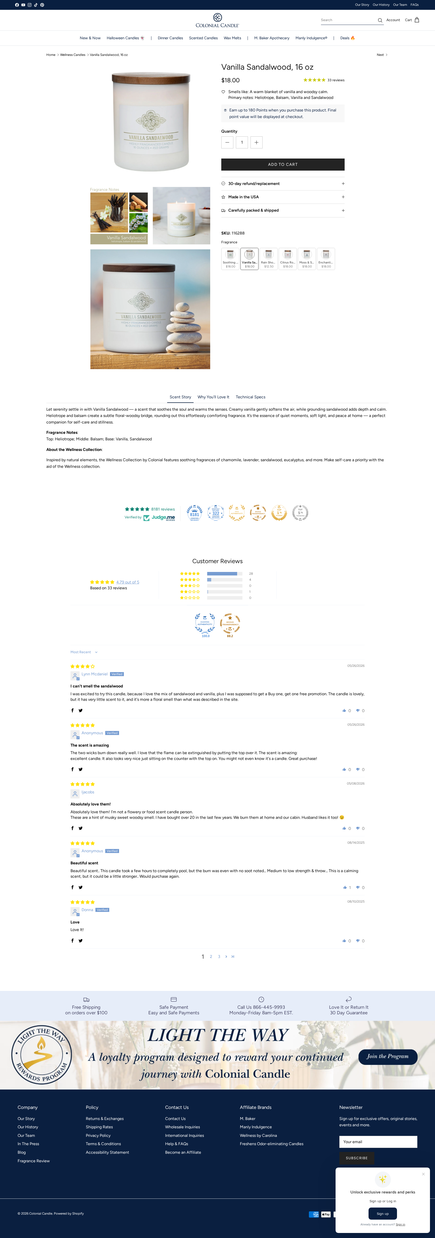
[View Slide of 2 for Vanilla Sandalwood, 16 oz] (119, 215)
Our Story (362, 5)
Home (50, 55)
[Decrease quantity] (227, 142)
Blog (22, 1152)
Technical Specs (250, 397)
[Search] (380, 20)
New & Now (90, 38)
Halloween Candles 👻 (126, 38)
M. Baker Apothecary (271, 38)
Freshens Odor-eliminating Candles (271, 1143)
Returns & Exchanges (105, 1118)
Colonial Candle (40, 1213)
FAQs (415, 5)
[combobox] (352, 20)
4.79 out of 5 (127, 582)
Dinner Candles (170, 38)
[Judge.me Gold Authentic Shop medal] (237, 513)
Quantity (229, 131)
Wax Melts (232, 38)
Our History (381, 5)
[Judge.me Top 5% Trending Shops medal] (300, 513)
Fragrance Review (34, 1160)
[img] (82, 666)
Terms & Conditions (103, 1143)
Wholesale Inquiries (182, 1127)
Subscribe (357, 1158)
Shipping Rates (99, 1127)
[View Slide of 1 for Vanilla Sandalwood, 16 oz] (150, 122)
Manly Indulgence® (311, 38)
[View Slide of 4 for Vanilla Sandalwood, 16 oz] (150, 309)
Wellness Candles (73, 55)
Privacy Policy (98, 1135)
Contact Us (175, 1118)
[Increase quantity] (256, 142)
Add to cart (283, 164)
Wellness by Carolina (258, 1135)
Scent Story (180, 397)
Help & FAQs (176, 1143)
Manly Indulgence (256, 1127)
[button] (190, 573)
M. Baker (247, 1118)
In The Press (28, 1143)
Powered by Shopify (69, 1213)
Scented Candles (203, 38)
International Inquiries (184, 1135)
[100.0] (205, 623)
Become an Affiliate (183, 1152)
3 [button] (219, 956)
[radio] (230, 259)
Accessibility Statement (107, 1152)
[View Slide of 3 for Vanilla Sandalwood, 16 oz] (181, 215)
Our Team (400, 5)
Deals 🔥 (347, 38)
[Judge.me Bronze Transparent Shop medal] (258, 513)
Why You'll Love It (213, 397)
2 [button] (211, 956)
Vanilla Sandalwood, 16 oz (109, 55)
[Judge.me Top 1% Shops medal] (279, 513)
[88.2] (230, 623)
